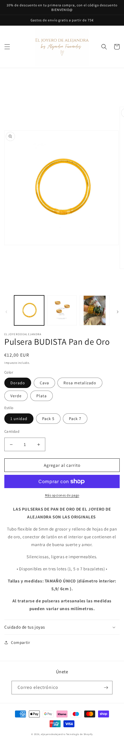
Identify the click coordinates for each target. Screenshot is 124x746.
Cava (44, 382)
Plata (41, 395)
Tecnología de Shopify (79, 734)
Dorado (17, 382)
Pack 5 (48, 418)
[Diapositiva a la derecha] (117, 311)
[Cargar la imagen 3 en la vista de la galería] (95, 310)
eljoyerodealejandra (53, 734)
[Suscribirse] (105, 687)
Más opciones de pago (62, 495)
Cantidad (11, 431)
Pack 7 (75, 418)
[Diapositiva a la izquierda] (6, 311)
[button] (7, 46)
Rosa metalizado (79, 382)
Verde (16, 395)
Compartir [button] (20, 642)
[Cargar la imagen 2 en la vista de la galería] (62, 310)
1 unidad (18, 418)
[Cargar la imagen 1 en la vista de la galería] (29, 310)
